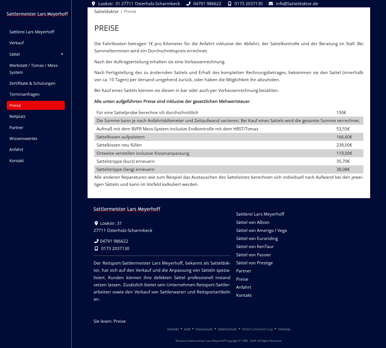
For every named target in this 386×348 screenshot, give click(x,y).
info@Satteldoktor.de (297, 3)
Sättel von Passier (253, 255)
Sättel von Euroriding (257, 238)
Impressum (204, 329)
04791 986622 (207, 3)
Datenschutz (227, 329)
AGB (187, 329)
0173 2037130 (249, 3)
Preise (242, 279)
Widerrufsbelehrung (257, 329)
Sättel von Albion (253, 222)
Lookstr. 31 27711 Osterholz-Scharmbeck (139, 3)
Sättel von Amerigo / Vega (261, 230)
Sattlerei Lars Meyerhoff (260, 214)
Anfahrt (243, 287)
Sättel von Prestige (254, 263)
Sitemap (284, 329)
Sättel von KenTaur (255, 246)
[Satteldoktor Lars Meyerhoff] (36, 13)
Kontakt (244, 295)
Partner (243, 271)
